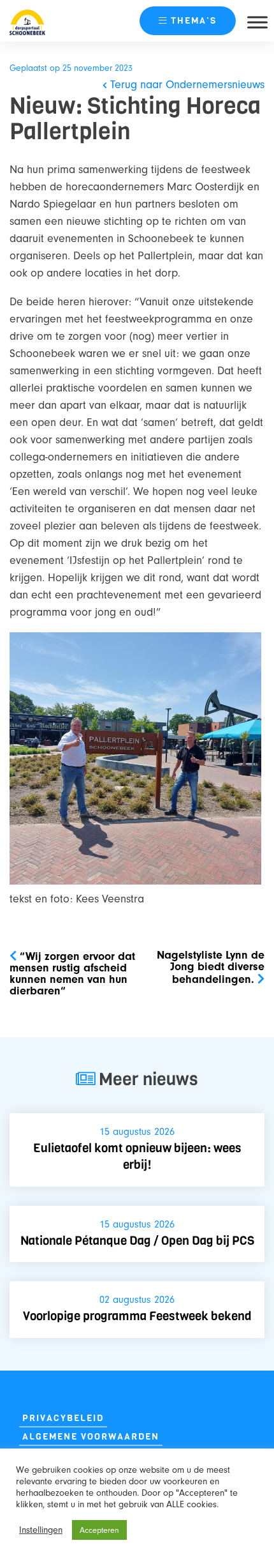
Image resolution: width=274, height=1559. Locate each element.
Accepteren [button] (99, 1530)
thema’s (194, 21)
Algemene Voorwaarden (90, 1437)
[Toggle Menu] (257, 22)
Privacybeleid (63, 1418)
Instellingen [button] (40, 1530)
